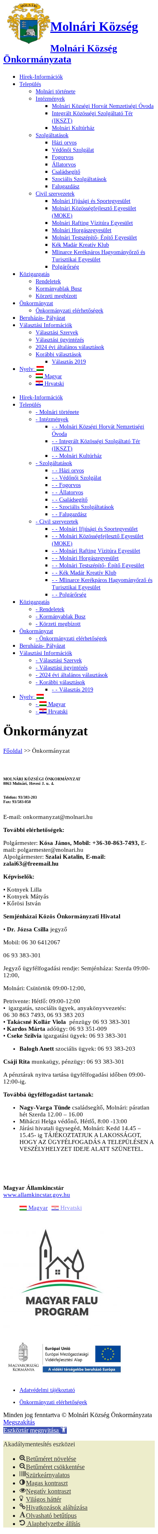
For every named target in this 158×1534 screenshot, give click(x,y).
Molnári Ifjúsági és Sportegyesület (91, 201)
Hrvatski (53, 384)
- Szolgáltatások (54, 463)
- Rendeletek (50, 609)
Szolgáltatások (52, 135)
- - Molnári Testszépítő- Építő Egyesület (98, 565)
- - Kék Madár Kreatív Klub (84, 573)
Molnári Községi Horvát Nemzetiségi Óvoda (103, 106)
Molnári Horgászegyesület (81, 230)
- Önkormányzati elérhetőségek (71, 639)
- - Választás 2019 (72, 690)
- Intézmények (52, 419)
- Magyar (51, 704)
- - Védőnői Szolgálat (76, 478)
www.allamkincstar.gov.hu (36, 1194)
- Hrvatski (52, 712)
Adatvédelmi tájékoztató (47, 1390)
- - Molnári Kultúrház (77, 456)
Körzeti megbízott (56, 296)
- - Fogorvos (66, 485)
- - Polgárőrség (69, 595)
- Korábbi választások (60, 682)
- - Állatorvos (67, 492)
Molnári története (55, 91)
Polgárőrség (65, 267)
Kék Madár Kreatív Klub (80, 245)
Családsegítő (66, 172)
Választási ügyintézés (60, 340)
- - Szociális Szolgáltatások (83, 507)
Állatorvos (64, 165)
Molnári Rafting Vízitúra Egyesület (92, 223)
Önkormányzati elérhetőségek (69, 311)
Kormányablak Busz (59, 289)
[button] (35, 1430)
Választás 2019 (69, 362)
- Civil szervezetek (57, 522)
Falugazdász (65, 186)
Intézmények (50, 99)
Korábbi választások (58, 354)
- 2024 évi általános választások (72, 675)
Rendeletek (48, 281)
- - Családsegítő (70, 500)
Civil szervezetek (55, 194)
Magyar (52, 376)
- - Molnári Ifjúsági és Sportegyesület (95, 529)
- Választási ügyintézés (62, 668)
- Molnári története (57, 412)
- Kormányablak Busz (60, 617)
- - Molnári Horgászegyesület (85, 558)
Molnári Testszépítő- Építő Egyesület (94, 238)
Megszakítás (19, 1422)
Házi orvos (64, 143)
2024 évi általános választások (70, 347)
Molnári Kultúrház (73, 128)
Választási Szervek (57, 333)
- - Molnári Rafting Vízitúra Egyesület (96, 551)
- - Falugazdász (69, 514)
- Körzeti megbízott (58, 624)
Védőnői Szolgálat (73, 150)
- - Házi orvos (68, 471)
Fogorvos (62, 157)
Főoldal (12, 751)
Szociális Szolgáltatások (79, 179)
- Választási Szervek (59, 660)
